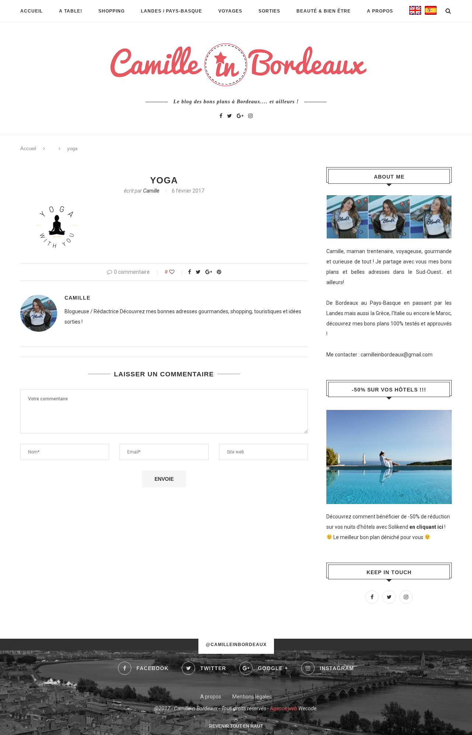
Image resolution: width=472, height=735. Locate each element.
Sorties (269, 11)
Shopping (111, 11)
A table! (70, 11)
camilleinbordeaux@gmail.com (397, 355)
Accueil (31, 11)
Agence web (283, 708)
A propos (380, 11)
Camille (151, 191)
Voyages (230, 11)
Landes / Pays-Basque (171, 11)
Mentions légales (252, 697)
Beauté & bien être (323, 11)
